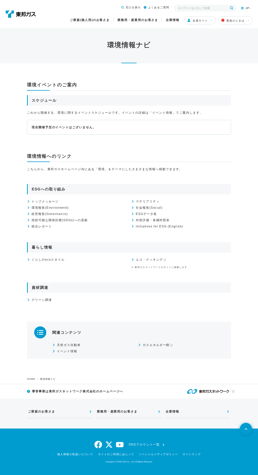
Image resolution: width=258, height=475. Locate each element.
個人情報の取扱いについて (75, 454)
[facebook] (98, 444)
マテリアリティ (147, 201)
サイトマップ (192, 454)
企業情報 (172, 20)
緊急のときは (235, 20)
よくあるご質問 (158, 7)
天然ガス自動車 (68, 345)
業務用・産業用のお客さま (137, 20)
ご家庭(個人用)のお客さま (90, 20)
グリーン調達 (42, 299)
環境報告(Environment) (50, 207)
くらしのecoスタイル (48, 259)
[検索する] (231, 8)
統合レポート (42, 226)
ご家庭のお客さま (41, 411)
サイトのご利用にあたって (116, 454)
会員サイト (200, 20)
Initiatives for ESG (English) (159, 226)
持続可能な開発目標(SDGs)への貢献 (60, 220)
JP (247, 8)
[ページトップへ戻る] (246, 429)
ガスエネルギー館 (156, 345)
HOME (31, 379)
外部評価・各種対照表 (153, 220)
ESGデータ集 (146, 213)
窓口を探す (133, 7)
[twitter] (109, 444)
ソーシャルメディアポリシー (158, 454)
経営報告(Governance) (50, 213)
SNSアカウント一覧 (144, 444)
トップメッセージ (45, 201)
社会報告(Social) (149, 207)
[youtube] (120, 444)
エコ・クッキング (149, 259)
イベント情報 (67, 351)
